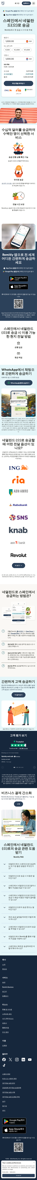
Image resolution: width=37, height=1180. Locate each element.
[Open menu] (33, 3)
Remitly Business (7, 987)
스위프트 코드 (7, 1014)
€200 (7, 50)
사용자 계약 (6, 1074)
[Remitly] (3, 3)
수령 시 (6, 55)
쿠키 (3, 1110)
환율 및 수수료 (7, 1009)
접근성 (4, 1106)
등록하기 (26, 3)
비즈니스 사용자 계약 (9, 1078)
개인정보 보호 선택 (8, 1092)
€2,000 (17, 50)
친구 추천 (5, 1032)
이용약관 (23, 104)
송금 (3, 982)
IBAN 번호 (5, 1028)
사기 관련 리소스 (7, 1018)
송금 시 (6, 37)
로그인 (17, 3)
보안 (3, 1101)
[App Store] (18, 286)
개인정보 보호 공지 (8, 1083)
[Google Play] (18, 279)
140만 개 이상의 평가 (19, 11)
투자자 (4, 969)
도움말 (4, 1045)
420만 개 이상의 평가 (19, 15)
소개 (3, 964)
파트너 (4, 1023)
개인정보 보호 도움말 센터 (11, 1097)
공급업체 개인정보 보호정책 (11, 1088)
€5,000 (27, 50)
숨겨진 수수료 (7, 183)
